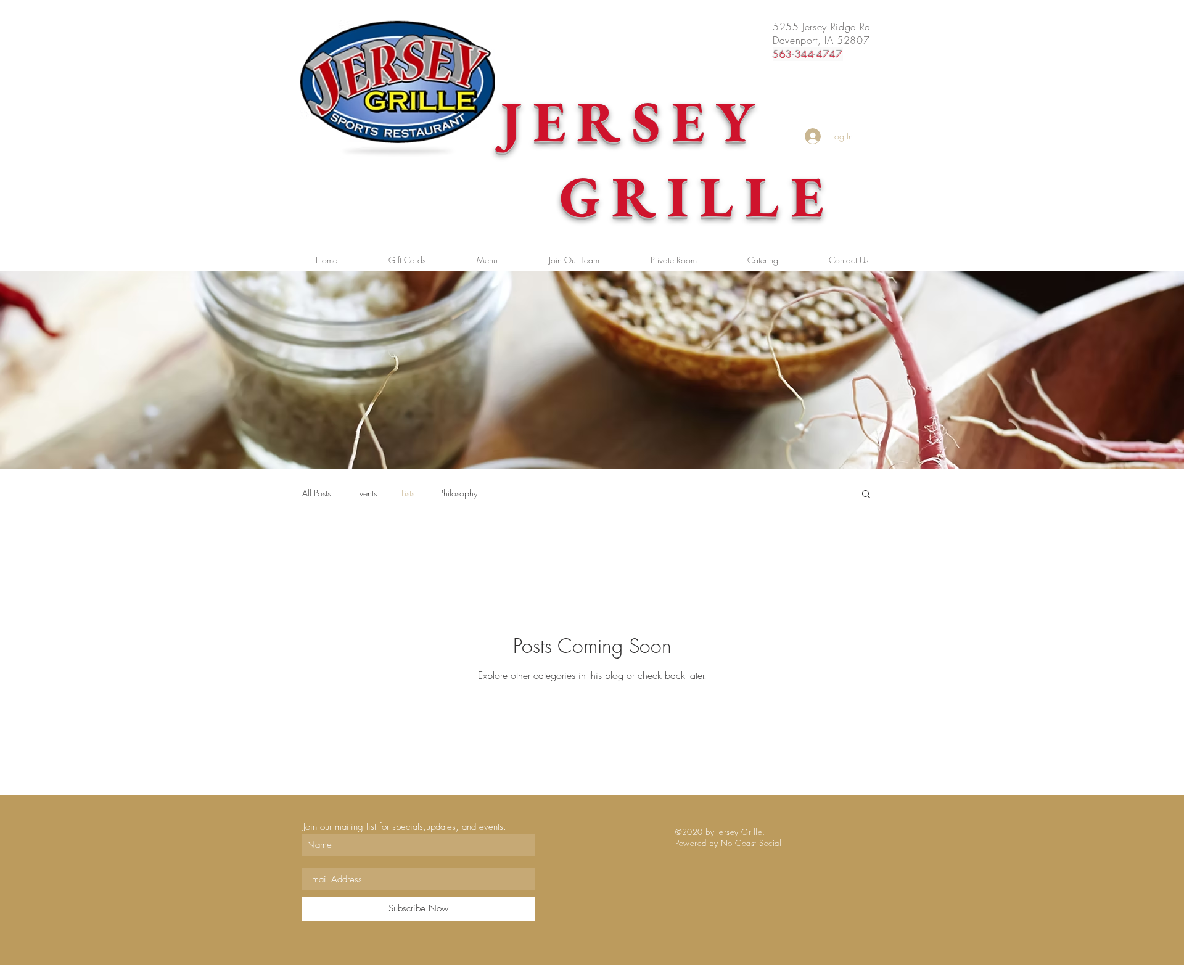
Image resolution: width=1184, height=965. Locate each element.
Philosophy (458, 493)
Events (366, 493)
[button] (866, 494)
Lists (407, 493)
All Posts (316, 493)
